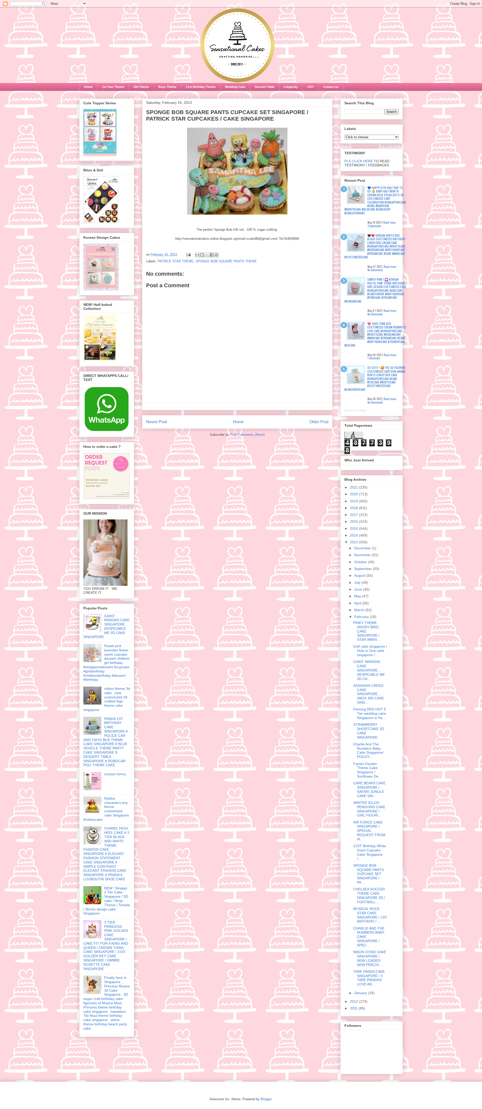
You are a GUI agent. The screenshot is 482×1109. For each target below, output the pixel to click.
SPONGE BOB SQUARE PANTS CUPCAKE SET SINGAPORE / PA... (368, 873)
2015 (354, 528)
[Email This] (197, 254)
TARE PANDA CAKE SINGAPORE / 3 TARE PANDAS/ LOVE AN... (369, 978)
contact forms (115, 774)
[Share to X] (206, 254)
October (361, 562)
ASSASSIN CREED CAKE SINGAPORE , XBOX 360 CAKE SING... (368, 694)
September (363, 569)
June (358, 589)
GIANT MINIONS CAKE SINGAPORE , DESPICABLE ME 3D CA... (369, 670)
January (361, 993)
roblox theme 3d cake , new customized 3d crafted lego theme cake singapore (106, 699)
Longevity (291, 87)
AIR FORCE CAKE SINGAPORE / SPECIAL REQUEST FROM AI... (369, 830)
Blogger (266, 1099)
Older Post (319, 422)
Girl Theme (141, 87)
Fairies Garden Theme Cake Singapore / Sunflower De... (367, 770)
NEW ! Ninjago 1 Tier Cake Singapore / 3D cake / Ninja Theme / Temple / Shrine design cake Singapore (106, 900)
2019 (354, 501)
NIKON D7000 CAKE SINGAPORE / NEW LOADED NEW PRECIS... (369, 958)
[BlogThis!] (202, 254)
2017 (354, 515)
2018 (354, 508)
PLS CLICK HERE (358, 161)
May (358, 596)
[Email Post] (188, 254)
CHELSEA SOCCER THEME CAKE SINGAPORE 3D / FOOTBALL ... (369, 895)
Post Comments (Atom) (247, 435)
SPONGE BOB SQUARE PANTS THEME (226, 261)
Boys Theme (167, 87)
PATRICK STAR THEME (176, 261)
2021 (354, 487)
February (362, 617)
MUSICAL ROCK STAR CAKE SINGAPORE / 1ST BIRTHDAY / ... (370, 915)
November (363, 555)
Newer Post (156, 422)
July (358, 583)
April (358, 603)
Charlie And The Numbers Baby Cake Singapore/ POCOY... (368, 750)
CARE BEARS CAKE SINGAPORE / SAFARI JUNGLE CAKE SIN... (369, 789)
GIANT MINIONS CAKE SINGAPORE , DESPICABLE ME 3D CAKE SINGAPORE (106, 626)
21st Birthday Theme (201, 87)
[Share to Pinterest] (216, 254)
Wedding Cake (235, 87)
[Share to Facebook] (211, 254)
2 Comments (374, 226)
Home (88, 87)
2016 (354, 521)
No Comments (375, 270)
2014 (354, 535)
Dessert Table (265, 87)
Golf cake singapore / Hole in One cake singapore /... (370, 650)
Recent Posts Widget (355, 410)
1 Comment (374, 358)
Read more (389, 222)
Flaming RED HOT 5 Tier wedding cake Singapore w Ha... (369, 713)
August (360, 575)
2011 (354, 1008)
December (363, 548)
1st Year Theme (113, 87)
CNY (310, 87)
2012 (354, 1001)
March (359, 610)
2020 (354, 494)
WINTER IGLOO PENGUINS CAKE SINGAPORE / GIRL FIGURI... (369, 809)
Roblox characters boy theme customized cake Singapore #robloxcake (106, 809)
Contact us (331, 87)
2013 (354, 542)
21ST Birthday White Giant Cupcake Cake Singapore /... (369, 852)
